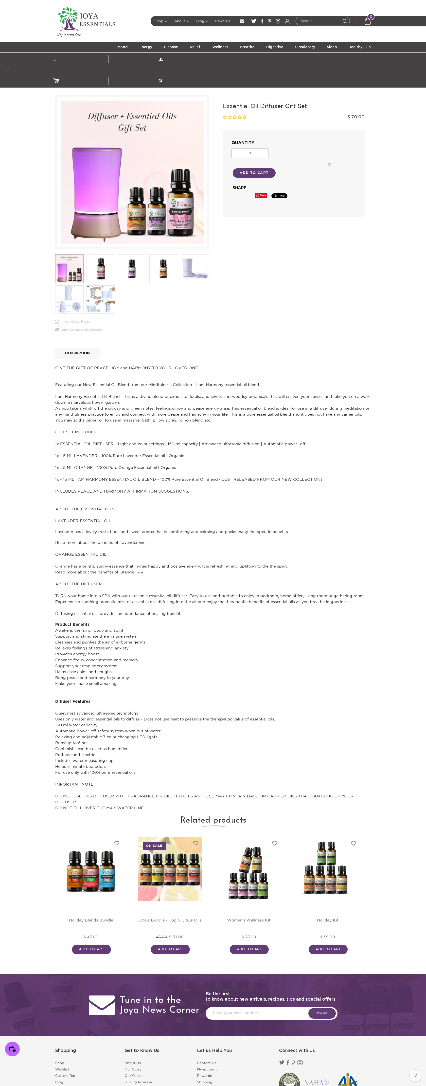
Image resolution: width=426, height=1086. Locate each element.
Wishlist (62, 1069)
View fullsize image (72, 322)
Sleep (332, 47)
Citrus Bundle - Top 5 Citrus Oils (169, 920)
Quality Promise (138, 1082)
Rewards (222, 21)
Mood (122, 47)
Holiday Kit (327, 920)
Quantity (242, 143)
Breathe (247, 47)
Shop (160, 21)
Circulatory (305, 47)
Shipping (204, 1082)
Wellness (220, 47)
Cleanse (171, 47)
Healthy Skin (360, 47)
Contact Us (206, 1063)
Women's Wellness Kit (248, 920)
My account (207, 1069)
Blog (202, 21)
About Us (132, 1063)
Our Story (133, 1069)
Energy (146, 47)
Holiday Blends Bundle (91, 920)
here (142, 542)
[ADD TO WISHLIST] (329, 164)
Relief (195, 47)
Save (263, 195)
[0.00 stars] (235, 117)
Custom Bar (65, 1075)
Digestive (274, 47)
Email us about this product (79, 330)
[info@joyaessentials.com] (241, 21)
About (181, 21)
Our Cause (133, 1075)
